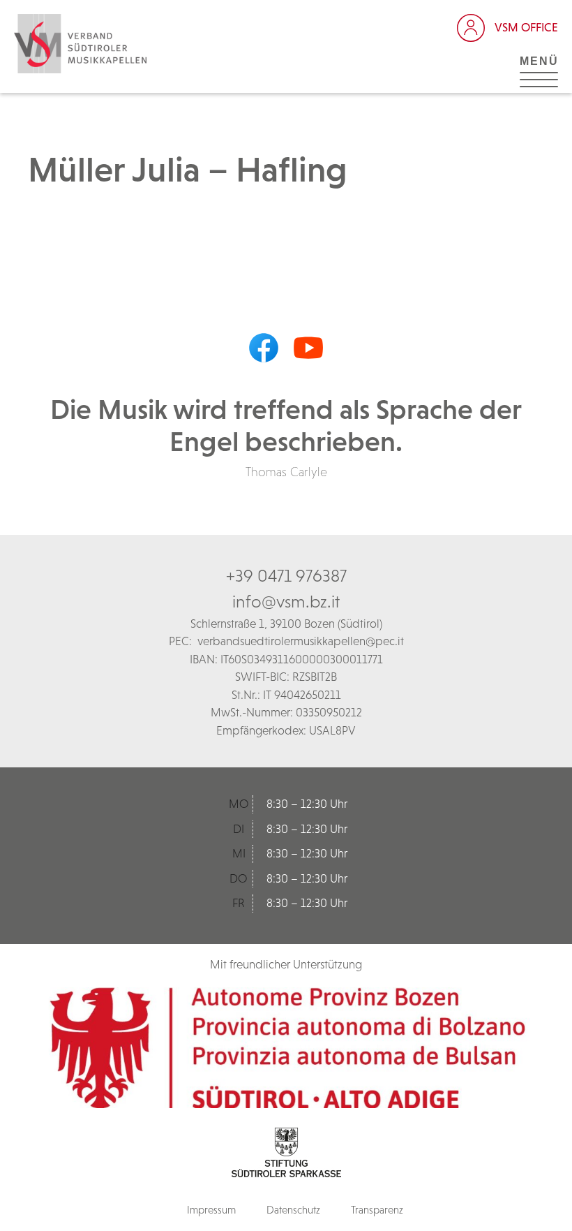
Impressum (211, 1210)
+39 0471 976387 (286, 575)
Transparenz (377, 1210)
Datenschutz (293, 1210)
